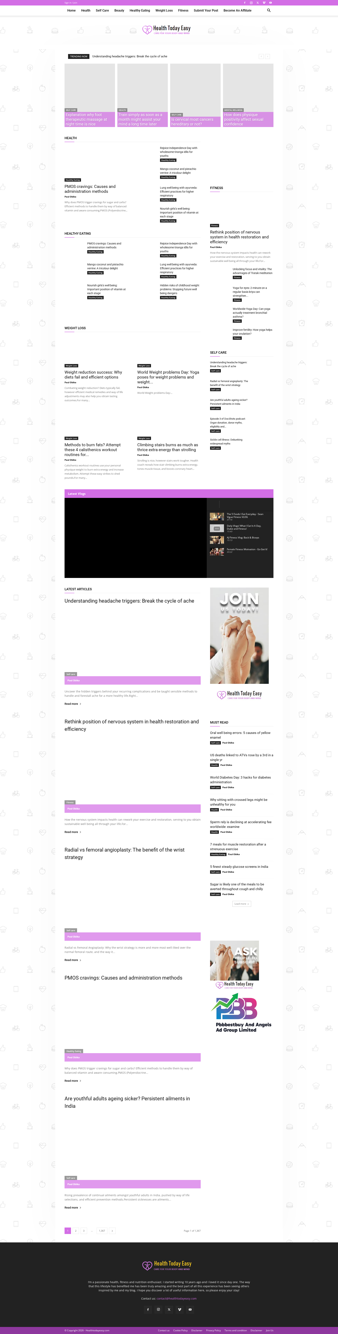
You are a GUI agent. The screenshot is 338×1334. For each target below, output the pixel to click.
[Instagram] (251, 2)
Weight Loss (164, 10)
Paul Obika (70, 196)
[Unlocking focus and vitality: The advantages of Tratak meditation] (220, 272)
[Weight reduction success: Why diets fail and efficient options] (96, 351)
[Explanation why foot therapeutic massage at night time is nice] (90, 95)
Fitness (183, 10)
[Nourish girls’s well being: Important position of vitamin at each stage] (147, 213)
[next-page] (112, 1231)
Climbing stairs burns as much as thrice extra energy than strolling (167, 447)
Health (85, 10)
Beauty (119, 10)
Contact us (164, 1330)
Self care (102, 10)
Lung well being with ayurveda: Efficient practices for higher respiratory (178, 191)
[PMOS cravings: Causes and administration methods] (96, 164)
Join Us (269, 1330)
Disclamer (196, 1330)
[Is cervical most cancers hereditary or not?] (195, 95)
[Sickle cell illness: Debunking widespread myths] (263, 445)
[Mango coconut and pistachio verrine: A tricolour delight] (147, 174)
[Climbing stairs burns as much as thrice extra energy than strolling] (169, 424)
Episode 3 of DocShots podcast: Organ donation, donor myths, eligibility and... (227, 422)
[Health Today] (169, 30)
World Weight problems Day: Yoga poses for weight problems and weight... (168, 377)
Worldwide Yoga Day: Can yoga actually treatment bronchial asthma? (251, 312)
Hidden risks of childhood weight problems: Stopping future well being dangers (179, 289)
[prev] (261, 56)
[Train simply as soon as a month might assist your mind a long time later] (142, 95)
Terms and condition (236, 1330)
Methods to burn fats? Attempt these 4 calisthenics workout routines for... (93, 450)
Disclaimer (256, 1330)
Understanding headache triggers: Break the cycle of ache (129, 56)
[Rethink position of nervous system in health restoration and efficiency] (241, 211)
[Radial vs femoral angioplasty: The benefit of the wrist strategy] (263, 384)
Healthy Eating (140, 10)
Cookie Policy (180, 1330)
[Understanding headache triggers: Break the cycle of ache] (263, 366)
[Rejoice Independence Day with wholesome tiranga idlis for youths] (147, 151)
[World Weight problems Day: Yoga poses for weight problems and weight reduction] (169, 351)
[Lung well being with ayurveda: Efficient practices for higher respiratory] (147, 191)
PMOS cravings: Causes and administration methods (90, 189)
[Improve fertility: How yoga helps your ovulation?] (220, 335)
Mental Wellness (233, 110)
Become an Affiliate (238, 10)
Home (71, 10)
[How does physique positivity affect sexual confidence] (248, 95)
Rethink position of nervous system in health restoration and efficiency (239, 237)
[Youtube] (270, 2)
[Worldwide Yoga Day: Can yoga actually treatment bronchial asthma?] (220, 312)
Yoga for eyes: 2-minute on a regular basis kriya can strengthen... (250, 291)
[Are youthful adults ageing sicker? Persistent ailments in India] (263, 405)
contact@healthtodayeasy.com (177, 1298)
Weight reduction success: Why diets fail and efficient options (93, 374)
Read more (71, 703)
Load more (240, 903)
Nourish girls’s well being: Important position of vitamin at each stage (179, 212)
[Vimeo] (264, 2)
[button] (268, 11)
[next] (267, 56)
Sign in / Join (71, 2)
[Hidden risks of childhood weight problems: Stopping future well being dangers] (147, 290)
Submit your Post (206, 10)
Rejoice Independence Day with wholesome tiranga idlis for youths (178, 151)
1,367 (102, 1230)
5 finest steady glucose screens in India (239, 867)
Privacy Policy (213, 1330)
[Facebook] (245, 2)
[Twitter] (258, 2)
